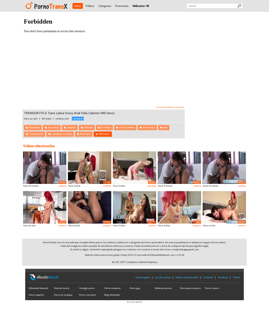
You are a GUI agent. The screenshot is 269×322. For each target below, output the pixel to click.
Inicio (77, 6)
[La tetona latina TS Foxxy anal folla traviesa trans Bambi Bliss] (134, 206)
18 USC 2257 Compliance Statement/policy (134, 262)
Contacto (208, 277)
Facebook (223, 277)
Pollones (88, 127)
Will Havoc (104, 133)
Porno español (36, 294)
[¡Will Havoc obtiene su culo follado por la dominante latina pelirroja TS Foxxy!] (179, 167)
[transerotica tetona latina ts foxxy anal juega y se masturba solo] (89, 206)
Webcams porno (163, 288)
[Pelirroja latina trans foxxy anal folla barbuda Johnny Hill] (224, 206)
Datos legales (142, 277)
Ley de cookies (163, 277)
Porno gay (135, 288)
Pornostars (122, 6)
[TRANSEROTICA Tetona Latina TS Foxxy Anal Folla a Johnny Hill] (89, 167)
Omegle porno (87, 288)
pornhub (152, 185)
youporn (107, 225)
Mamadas (34, 127)
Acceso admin (134, 301)
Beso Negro (149, 127)
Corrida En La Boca (61, 133)
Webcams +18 (141, 6)
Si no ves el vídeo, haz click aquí (170, 107)
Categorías (104, 6)
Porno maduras (112, 288)
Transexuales (36, 133)
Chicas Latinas (126, 127)
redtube (107, 185)
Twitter (236, 277)
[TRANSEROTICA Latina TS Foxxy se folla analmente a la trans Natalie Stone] (134, 167)
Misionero (85, 133)
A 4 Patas (106, 127)
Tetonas (71, 127)
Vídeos (89, 6)
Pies (165, 127)
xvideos (62, 185)
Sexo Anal (53, 127)
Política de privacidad (186, 277)
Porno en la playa (63, 294)
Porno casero (212, 288)
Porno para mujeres (190, 288)
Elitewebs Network (38, 288)
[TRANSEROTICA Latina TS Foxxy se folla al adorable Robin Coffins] (44, 206)
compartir (78, 118)
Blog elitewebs (112, 294)
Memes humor (62, 288)
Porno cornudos (87, 294)
